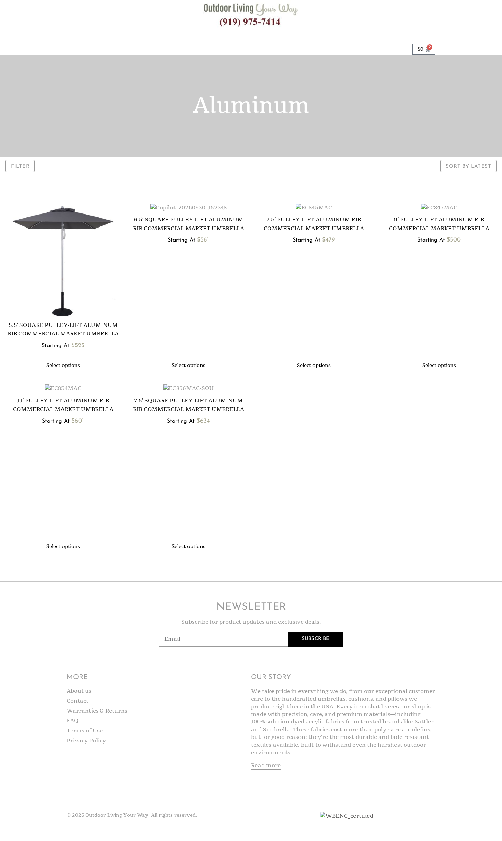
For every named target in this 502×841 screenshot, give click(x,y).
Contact (77, 701)
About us (79, 691)
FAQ (73, 720)
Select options (63, 365)
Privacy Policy (86, 740)
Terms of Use (85, 730)
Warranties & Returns (97, 710)
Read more (266, 765)
